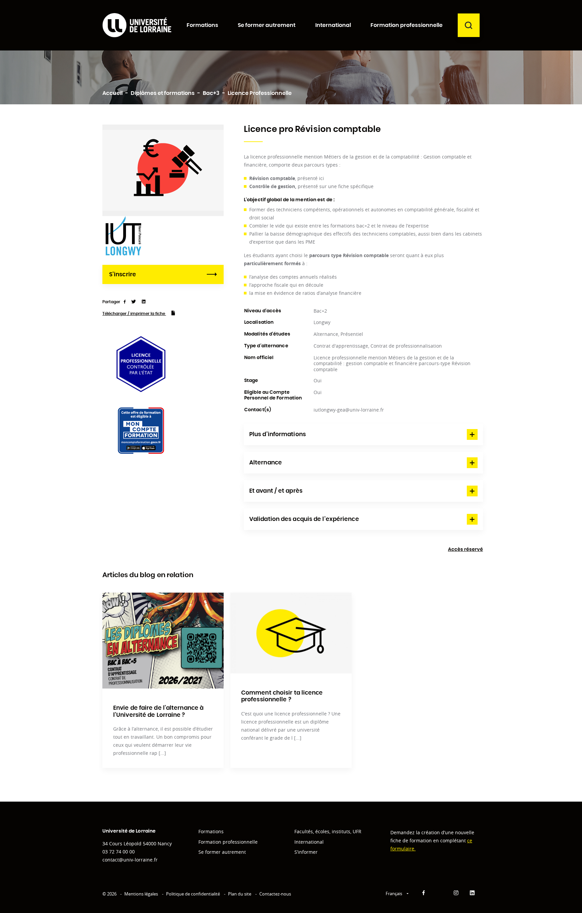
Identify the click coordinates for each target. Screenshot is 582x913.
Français (394, 893)
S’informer (306, 852)
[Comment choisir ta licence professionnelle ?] (291, 633)
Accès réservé (465, 549)
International (309, 842)
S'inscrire (122, 274)
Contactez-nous (275, 894)
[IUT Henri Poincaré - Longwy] (123, 236)
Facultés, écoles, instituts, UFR (327, 831)
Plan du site (239, 894)
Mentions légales (141, 894)
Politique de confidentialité (193, 894)
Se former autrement (222, 852)
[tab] (363, 434)
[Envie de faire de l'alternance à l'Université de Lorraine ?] (163, 641)
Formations (211, 831)
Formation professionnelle (228, 842)
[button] (363, 434)
